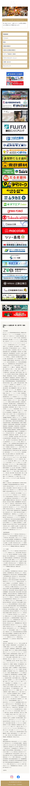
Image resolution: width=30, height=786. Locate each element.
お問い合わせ (7, 62)
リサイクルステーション (10, 58)
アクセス (5, 38)
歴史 (4, 42)
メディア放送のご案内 (9, 54)
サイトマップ (7, 65)
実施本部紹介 (7, 46)
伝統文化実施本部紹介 (9, 50)
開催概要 (5, 34)
